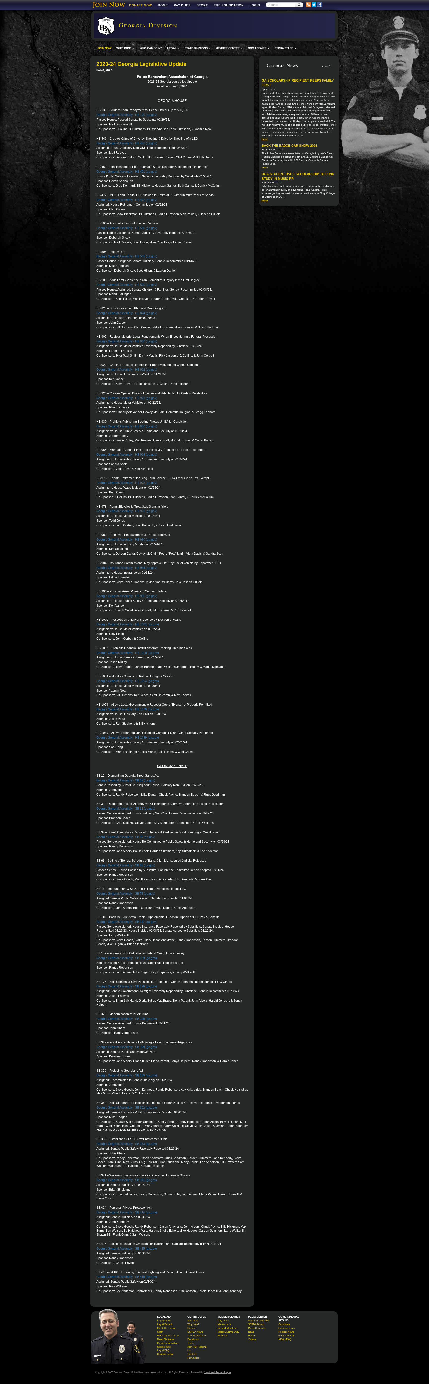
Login (255, 5)
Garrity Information (167, 1343)
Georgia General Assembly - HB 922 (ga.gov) (126, 369)
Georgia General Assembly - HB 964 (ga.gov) (126, 454)
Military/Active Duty (228, 1331)
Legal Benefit (165, 1324)
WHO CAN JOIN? (151, 48)
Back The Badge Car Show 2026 (289, 145)
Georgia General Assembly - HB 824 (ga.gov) (126, 313)
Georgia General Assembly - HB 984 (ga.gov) (126, 568)
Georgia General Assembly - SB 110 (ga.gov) (126, 922)
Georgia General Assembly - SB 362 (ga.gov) (126, 1107)
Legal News (164, 1320)
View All (327, 66)
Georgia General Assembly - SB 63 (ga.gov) (125, 865)
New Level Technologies (217, 1372)
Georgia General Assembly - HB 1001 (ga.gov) (127, 624)
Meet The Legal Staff (166, 1330)
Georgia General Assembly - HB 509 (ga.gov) (126, 285)
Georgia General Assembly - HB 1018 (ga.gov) (127, 653)
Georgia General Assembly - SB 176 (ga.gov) (126, 986)
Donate (191, 1328)
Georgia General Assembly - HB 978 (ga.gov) (126, 511)
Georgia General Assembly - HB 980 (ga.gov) (126, 539)
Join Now (192, 1320)
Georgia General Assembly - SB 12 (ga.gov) (125, 780)
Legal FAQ (163, 1350)
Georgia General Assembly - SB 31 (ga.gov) (125, 808)
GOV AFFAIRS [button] (257, 48)
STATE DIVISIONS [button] (196, 48)
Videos (252, 1339)
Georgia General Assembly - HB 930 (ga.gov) (126, 426)
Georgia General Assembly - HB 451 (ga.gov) (126, 171)
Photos (252, 1335)
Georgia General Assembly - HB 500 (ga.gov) (126, 228)
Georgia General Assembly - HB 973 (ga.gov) (126, 483)
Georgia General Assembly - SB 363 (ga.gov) (126, 1144)
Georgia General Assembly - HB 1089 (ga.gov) (127, 737)
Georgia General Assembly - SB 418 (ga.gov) (126, 1277)
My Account (224, 1324)
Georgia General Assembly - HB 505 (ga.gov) (126, 256)
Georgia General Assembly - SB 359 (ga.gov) (126, 1075)
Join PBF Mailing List (197, 1348)
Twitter (191, 1343)
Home (163, 5)
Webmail (222, 1335)
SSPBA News (195, 1331)
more (265, 139)
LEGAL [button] (172, 48)
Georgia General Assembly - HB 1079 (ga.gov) (127, 709)
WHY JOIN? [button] (124, 48)
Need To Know (165, 1339)
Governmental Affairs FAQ (286, 1337)
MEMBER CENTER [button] (228, 48)
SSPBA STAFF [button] (284, 48)
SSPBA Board (256, 1324)
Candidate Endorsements (286, 1326)
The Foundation (229, 5)
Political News (286, 1331)
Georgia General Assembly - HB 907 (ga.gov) (126, 341)
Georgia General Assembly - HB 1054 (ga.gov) (127, 681)
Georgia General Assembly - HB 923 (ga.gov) (126, 398)
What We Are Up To (168, 1335)
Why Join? (193, 1324)
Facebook (193, 1339)
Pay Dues (182, 5)
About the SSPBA (258, 1320)
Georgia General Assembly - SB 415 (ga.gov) (126, 1248)
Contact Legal (165, 1354)
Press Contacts (256, 1328)
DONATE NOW (140, 5)
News (251, 1331)
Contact (191, 1354)
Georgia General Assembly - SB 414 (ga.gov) (126, 1212)
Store (202, 5)
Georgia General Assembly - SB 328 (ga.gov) (126, 1018)
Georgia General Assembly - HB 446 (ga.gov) (126, 143)
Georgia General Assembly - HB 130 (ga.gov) (126, 115)
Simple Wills (164, 1346)
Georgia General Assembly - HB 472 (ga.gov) (126, 200)
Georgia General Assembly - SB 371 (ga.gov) (126, 1180)
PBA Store (193, 1357)
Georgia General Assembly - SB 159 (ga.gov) (126, 958)
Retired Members (227, 1328)
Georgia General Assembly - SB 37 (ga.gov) (125, 837)
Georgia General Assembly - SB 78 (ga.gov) (125, 893)
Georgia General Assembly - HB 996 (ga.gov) (126, 596)
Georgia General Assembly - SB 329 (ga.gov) (126, 1047)
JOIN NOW (104, 48)
